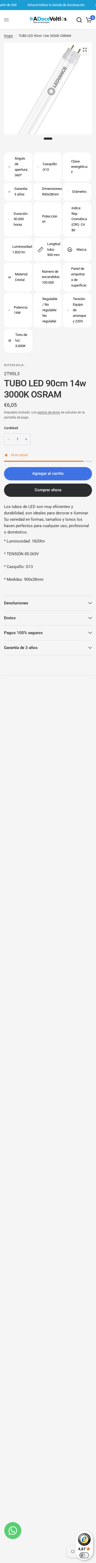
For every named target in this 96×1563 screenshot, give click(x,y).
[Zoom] (85, 50)
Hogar (8, 36)
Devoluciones (16, 603)
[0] (88, 19)
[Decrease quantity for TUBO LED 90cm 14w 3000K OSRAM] (8, 439)
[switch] (84, 1555)
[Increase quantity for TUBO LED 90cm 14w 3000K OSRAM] (26, 439)
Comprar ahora (48, 490)
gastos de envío (48, 412)
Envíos (10, 618)
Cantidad (11, 428)
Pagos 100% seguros (23, 632)
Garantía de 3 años (21, 647)
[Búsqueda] (79, 19)
